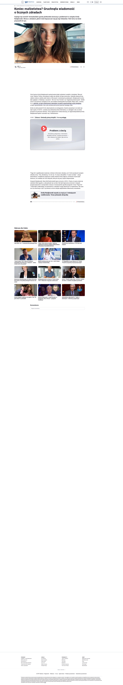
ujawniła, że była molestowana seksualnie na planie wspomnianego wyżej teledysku (57, 103)
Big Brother (64, 662)
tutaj (45, 682)
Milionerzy (63, 659)
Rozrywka (39, 2)
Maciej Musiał (84, 665)
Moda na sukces (44, 664)
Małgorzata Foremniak (86, 658)
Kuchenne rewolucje (65, 664)
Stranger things (44, 665)
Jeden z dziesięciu (65, 658)
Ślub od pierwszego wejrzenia (26, 662)
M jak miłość (43, 661)
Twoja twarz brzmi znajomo (26, 664)
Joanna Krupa (84, 662)
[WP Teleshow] (31, 2)
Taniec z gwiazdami (24, 665)
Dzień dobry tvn (23, 661)
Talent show (46, 2)
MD (18, 66)
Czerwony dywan (64, 2)
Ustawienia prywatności (81, 673)
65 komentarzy (74, 66)
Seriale (72, 2)
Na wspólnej (43, 658)
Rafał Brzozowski (85, 659)
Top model (63, 661)
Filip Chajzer (84, 664)
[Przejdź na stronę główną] (22, 3)
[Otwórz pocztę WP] (88, 2)
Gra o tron (43, 662)
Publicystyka (55, 2)
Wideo (78, 2)
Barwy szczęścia (44, 659)
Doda (83, 661)
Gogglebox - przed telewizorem (26, 658)
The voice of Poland (65, 665)
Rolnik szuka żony (24, 659)
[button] (91, 2)
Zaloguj (96, 2)
